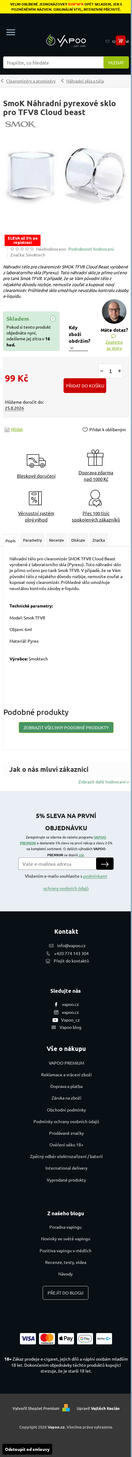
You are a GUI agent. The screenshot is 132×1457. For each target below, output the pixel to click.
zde (81, 854)
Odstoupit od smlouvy (27, 1449)
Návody (65, 1273)
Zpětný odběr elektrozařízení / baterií (66, 1156)
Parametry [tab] (32, 540)
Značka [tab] (98, 540)
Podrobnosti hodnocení (91, 249)
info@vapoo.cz (71, 945)
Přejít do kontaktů (71, 960)
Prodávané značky (66, 1133)
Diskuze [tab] (78, 540)
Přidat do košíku (85, 385)
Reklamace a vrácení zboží (66, 1074)
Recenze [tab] (56, 540)
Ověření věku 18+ (66, 1144)
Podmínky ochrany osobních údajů (66, 1121)
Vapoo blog (70, 1027)
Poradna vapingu (65, 1227)
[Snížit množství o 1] (102, 371)
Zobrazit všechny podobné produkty (66, 727)
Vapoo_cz (70, 1019)
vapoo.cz (70, 1004)
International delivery (66, 1168)
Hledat (116, 62)
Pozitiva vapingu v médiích (65, 1250)
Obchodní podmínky (66, 1109)
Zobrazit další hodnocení (102, 781)
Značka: (27, 254)
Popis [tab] (11, 540)
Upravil (98, 1408)
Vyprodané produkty (66, 1179)
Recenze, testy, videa (65, 1262)
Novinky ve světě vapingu (65, 1238)
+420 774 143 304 (71, 953)
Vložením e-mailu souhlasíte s (66, 882)
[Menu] (11, 32)
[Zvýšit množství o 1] (119, 371)
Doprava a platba (66, 1086)
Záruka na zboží (66, 1097)
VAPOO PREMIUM (66, 1063)
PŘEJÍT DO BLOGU (65, 1292)
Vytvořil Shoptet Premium (36, 1408)
